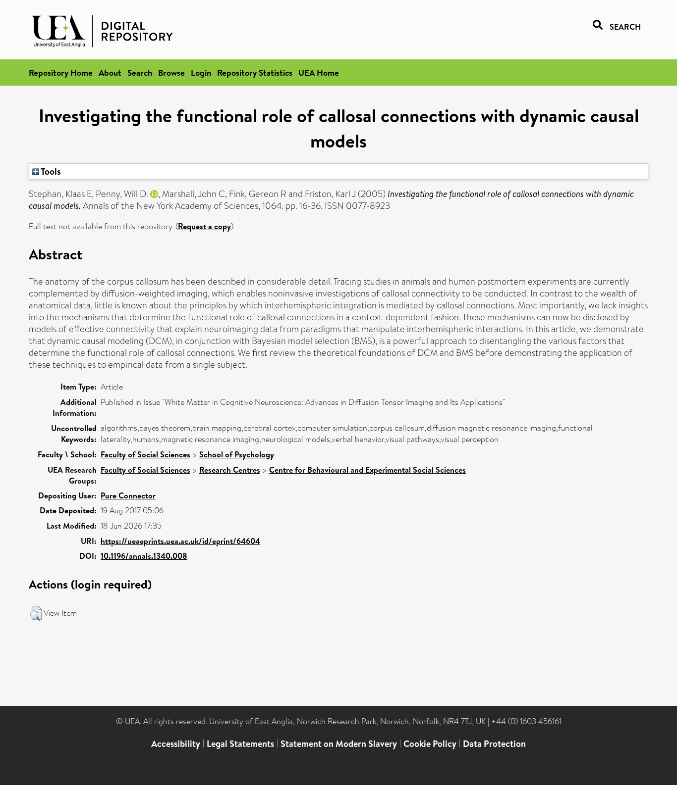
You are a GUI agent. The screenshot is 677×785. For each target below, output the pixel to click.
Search (139, 72)
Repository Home (61, 72)
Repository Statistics (254, 72)
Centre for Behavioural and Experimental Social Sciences (367, 469)
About (110, 72)
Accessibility (175, 743)
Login (201, 72)
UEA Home (318, 72)
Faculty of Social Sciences (145, 454)
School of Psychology (236, 454)
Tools (50, 171)
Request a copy (204, 226)
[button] (36, 613)
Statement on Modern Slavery (339, 743)
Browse (171, 72)
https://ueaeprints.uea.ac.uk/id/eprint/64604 (180, 541)
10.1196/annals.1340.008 (144, 555)
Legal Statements (240, 743)
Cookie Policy (429, 743)
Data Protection (494, 743)
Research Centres (229, 469)
